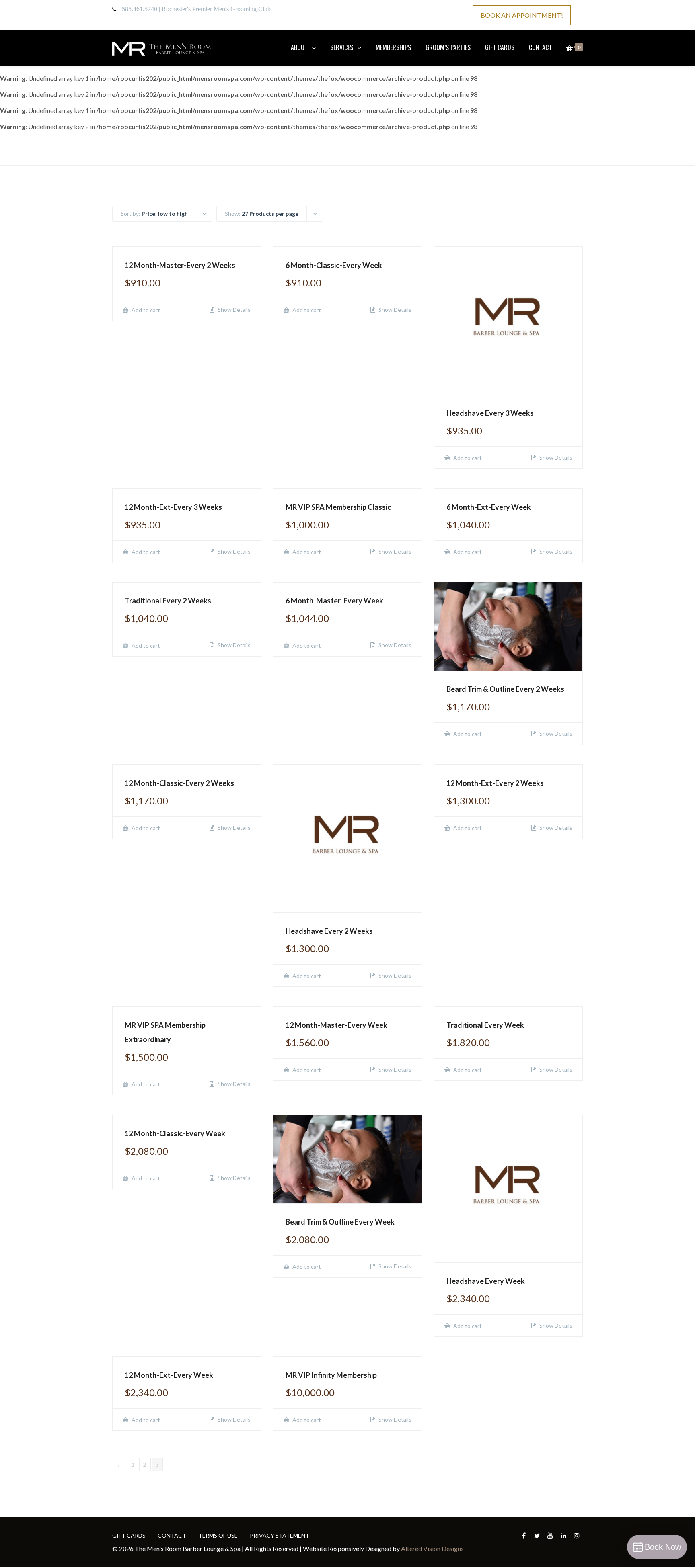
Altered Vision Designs (432, 1548)
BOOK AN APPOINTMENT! (522, 15)
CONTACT (540, 47)
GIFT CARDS (499, 47)
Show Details (233, 310)
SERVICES (341, 47)
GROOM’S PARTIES (448, 47)
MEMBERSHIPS (393, 47)
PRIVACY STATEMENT (279, 1535)
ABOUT (299, 47)
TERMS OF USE (218, 1535)
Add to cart (145, 310)
